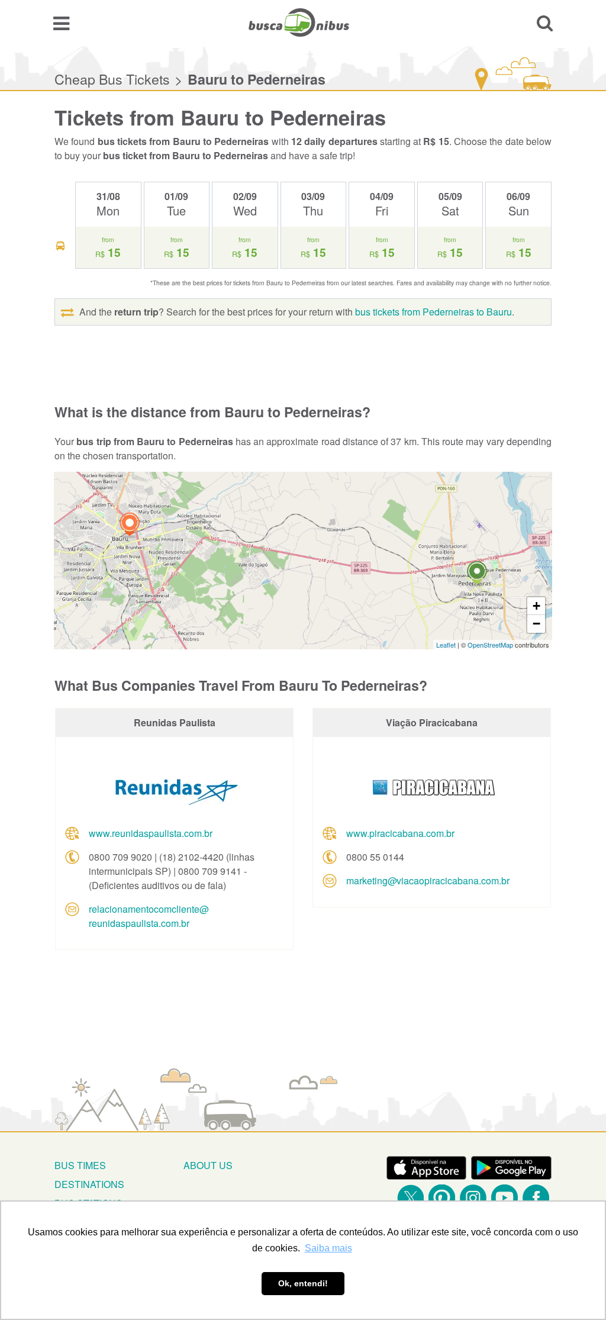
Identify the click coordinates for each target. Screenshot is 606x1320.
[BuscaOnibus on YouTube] (504, 1197)
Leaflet (446, 644)
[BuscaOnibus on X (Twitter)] (410, 1197)
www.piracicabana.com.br (400, 833)
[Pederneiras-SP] (477, 574)
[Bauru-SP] (130, 526)
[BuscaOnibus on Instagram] (473, 1197)
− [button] (536, 623)
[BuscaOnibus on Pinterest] (441, 1197)
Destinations (89, 1184)
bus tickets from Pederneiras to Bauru (433, 311)
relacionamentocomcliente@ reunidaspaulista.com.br (149, 916)
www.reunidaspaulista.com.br (150, 833)
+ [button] (536, 605)
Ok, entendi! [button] (303, 1283)
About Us (208, 1165)
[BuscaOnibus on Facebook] (536, 1197)
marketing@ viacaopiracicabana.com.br (428, 880)
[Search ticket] (544, 22)
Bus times (80, 1165)
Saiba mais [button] (328, 1248)
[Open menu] (61, 22)
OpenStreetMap (490, 644)
